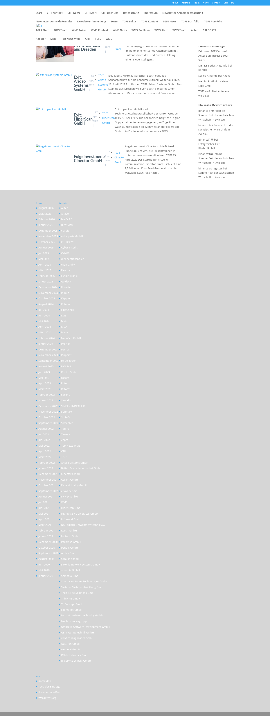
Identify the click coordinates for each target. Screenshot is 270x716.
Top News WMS (70, 38)
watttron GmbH (70, 643)
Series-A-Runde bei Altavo (214, 75)
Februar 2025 (46, 276)
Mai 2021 (44, 513)
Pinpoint (66, 355)
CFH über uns (109, 13)
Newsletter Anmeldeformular (54, 21)
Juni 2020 (44, 564)
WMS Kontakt (99, 30)
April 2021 (44, 519)
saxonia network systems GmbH (80, 564)
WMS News (120, 30)
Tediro (65, 428)
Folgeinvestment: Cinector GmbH (89, 159)
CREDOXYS (209, 30)
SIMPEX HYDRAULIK (73, 406)
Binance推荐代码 (208, 154)
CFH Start (91, 13)
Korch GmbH (69, 530)
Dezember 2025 (48, 230)
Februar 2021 (46, 530)
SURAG (65, 417)
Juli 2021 (43, 502)
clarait (65, 230)
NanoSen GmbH (71, 338)
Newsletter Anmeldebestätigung (182, 13)
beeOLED (66, 219)
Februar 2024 (46, 338)
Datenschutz (131, 13)
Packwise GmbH (71, 542)
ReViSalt (66, 366)
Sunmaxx (66, 411)
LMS (63, 315)
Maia (53, 38)
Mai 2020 (44, 570)
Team (196, 3)
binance (203, 125)
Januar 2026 (45, 225)
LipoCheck (67, 310)
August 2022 (46, 428)
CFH (226, 3)
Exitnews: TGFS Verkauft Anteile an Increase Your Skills (213, 55)
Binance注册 (205, 139)
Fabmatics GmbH (71, 609)
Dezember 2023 (48, 349)
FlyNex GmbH (69, 496)
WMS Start (161, 30)
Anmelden (44, 681)
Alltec (194, 30)
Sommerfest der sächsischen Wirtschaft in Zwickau (215, 129)
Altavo (65, 213)
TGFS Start (42, 30)
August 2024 (46, 304)
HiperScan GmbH (71, 508)
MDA (64, 326)
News (206, 3)
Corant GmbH (69, 479)
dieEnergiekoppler (72, 259)
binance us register (210, 168)
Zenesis (66, 434)
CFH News (73, 13)
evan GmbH (68, 264)
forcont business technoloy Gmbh (82, 615)
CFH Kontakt (55, 13)
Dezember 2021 (48, 474)
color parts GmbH (72, 236)
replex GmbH (69, 553)
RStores (66, 389)
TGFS (98, 38)
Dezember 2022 (48, 406)
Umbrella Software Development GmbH (85, 627)
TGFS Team (60, 30)
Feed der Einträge (49, 686)
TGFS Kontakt (149, 21)
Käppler (41, 38)
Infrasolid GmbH (71, 519)
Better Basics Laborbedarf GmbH (81, 468)
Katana (65, 304)
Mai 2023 (44, 378)
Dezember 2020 (48, 542)
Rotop (64, 383)
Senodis (66, 400)
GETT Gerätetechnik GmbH (77, 632)
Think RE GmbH (70, 598)
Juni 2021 (44, 508)
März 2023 (44, 389)
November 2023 (48, 355)
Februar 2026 (46, 219)
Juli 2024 (43, 310)
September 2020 (48, 553)
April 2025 (44, 264)
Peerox (65, 349)
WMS (109, 38)
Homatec (66, 287)
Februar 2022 (46, 462)
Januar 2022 (45, 468)
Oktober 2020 (46, 547)
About (175, 3)
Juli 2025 (43, 253)
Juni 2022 (44, 440)
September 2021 (48, 491)
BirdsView (67, 225)
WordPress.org (47, 698)
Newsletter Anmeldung (91, 21)
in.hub (65, 293)
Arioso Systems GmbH (103, 84)
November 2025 (48, 236)
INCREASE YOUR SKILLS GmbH (79, 513)
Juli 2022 (43, 434)
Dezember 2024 (48, 287)
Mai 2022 (44, 445)
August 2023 (46, 366)
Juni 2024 (44, 315)
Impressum (151, 13)
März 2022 (44, 457)
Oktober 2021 (46, 485)
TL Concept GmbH (72, 604)
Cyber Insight (69, 247)
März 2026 (44, 213)
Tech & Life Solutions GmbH (78, 593)
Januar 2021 (45, 536)
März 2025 (44, 270)
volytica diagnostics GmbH (77, 638)
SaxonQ (66, 394)
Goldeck (66, 281)
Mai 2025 (44, 259)
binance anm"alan (209, 110)
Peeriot (65, 344)
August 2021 (46, 496)
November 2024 (48, 293)
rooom (65, 378)
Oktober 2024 (46, 298)
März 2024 (44, 332)
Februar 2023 (46, 394)
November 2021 (48, 479)
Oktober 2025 (46, 242)
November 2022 (48, 411)
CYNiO (65, 253)
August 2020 (46, 559)
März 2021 (44, 525)
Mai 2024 (44, 321)
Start (39, 13)
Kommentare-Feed (49, 692)
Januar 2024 (45, 344)
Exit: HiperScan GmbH (83, 119)
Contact (216, 3)
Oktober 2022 (46, 417)
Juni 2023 (44, 372)
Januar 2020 (45, 576)
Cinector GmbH (70, 474)
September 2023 (48, 360)
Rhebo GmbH (69, 372)
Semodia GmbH (70, 576)
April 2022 (44, 451)
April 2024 (44, 326)
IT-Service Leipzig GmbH (76, 660)
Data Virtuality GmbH (74, 485)
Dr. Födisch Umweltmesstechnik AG (83, 525)
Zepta (64, 440)
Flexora (65, 270)
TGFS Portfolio (190, 21)
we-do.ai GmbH (70, 649)
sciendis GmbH (70, 570)
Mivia (64, 332)
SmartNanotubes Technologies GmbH (84, 581)
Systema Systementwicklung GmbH (82, 587)
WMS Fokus (79, 30)
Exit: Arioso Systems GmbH (81, 83)
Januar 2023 (45, 400)
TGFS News (170, 21)
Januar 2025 (45, 281)
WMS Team (179, 30)
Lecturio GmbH (70, 536)
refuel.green (68, 360)
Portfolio (185, 3)
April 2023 (44, 383)
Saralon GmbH (70, 559)
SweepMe (67, 423)
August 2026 (46, 208)
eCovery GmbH (70, 491)
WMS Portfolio (141, 30)
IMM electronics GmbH (75, 655)
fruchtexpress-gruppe (74, 621)
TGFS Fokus (129, 21)
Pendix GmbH (69, 547)
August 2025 (46, 247)
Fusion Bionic (69, 276)
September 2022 (48, 423)
